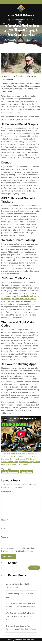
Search (12, 562)
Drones (21, 459)
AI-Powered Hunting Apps (25, 456)
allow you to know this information (16, 227)
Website (4, 537)
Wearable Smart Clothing (18, 464)
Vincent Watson (26, 76)
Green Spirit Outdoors (21, 15)
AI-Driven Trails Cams (16, 453)
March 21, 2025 (10, 76)
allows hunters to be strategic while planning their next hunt (20, 298)
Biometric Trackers (9, 459)
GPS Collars (30, 459)
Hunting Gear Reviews (10, 472)
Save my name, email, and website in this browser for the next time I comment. (18, 549)
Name (4, 520)
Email (4, 528)
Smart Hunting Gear (9, 462)
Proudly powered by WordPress (21, 640)
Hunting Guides (18, 47)
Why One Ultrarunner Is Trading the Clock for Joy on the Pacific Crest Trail (20, 616)
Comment (6, 492)
